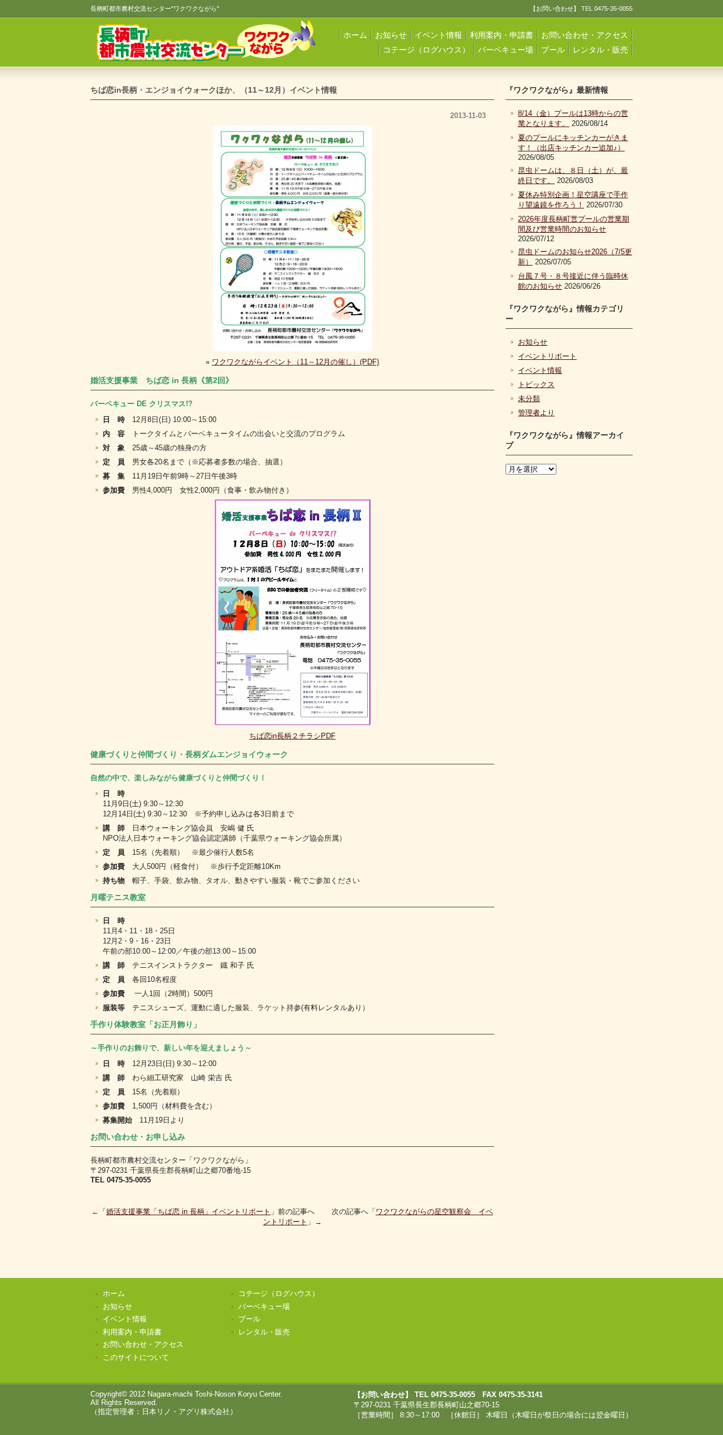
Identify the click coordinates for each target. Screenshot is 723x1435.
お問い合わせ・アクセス (584, 35)
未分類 (529, 398)
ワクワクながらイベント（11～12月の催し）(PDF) (295, 362)
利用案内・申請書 (501, 35)
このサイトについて (136, 1357)
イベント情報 (438, 35)
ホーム (355, 35)
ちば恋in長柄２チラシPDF (292, 736)
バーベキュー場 (505, 49)
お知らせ (391, 35)
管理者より (536, 412)
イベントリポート (547, 356)
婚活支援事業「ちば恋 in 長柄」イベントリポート (188, 1211)
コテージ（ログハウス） (426, 49)
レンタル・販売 (600, 49)
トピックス (536, 384)
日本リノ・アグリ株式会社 (186, 1411)
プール (553, 49)
